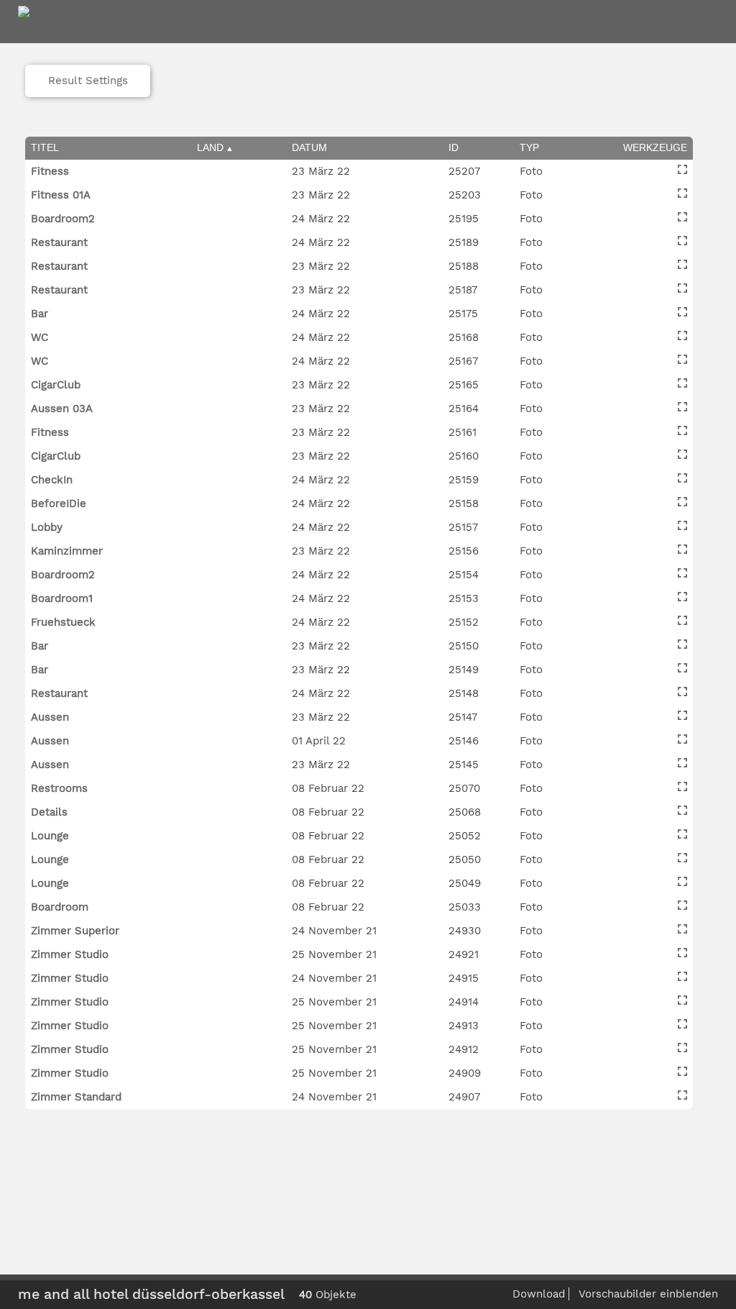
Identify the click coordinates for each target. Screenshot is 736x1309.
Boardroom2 (63, 218)
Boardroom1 (62, 598)
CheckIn (52, 479)
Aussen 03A (62, 408)
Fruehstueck (63, 622)
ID (453, 147)
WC (39, 337)
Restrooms (59, 788)
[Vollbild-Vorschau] (682, 169)
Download (538, 1293)
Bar (39, 313)
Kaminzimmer (67, 550)
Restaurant (59, 242)
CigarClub (55, 384)
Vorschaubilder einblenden (648, 1293)
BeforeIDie (58, 503)
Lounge (50, 835)
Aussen (50, 717)
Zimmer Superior (75, 930)
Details (49, 812)
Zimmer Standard (76, 1096)
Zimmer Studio (70, 954)
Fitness (50, 171)
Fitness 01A (61, 194)
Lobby (47, 527)
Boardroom (59, 906)
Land (210, 147)
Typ (529, 147)
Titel (45, 147)
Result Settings (88, 80)
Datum (309, 147)
